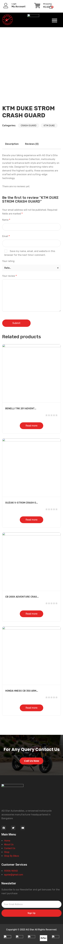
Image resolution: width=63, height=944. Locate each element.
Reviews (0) (32, 144)
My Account (18, 6)
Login (14, 4)
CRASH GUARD (28, 125)
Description (12, 144)
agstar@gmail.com (14, 874)
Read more (31, 425)
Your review (9, 276)
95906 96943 (11, 870)
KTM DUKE (49, 125)
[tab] (12, 144)
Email (6, 236)
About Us (9, 844)
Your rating (8, 261)
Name (6, 219)
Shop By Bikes (12, 855)
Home (7, 840)
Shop (7, 852)
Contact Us (9, 848)
